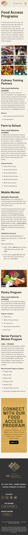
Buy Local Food (6, 484)
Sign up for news (9, 506)
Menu (25, 3)
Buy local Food (17, 3)
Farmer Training (20, 484)
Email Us (14, 442)
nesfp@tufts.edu (21, 531)
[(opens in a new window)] (14, 477)
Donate (7, 514)
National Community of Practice (14, 487)
